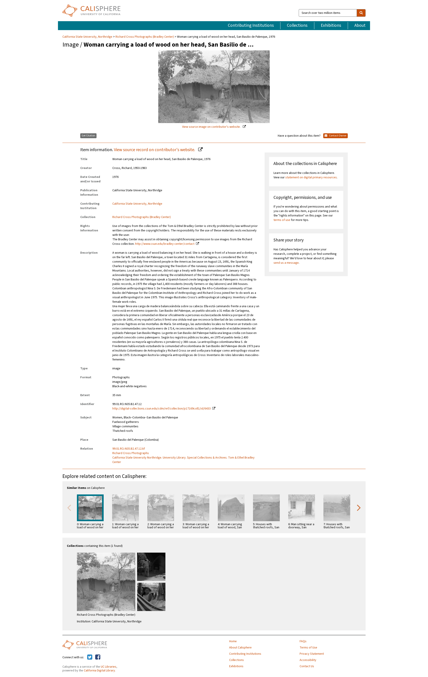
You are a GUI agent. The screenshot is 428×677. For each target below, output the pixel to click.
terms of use (282, 220)
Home (233, 641)
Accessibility (308, 660)
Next (359, 507)
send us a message (286, 263)
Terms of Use (308, 647)
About (360, 25)
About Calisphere (240, 647)
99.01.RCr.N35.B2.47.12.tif (128, 449)
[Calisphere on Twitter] (89, 657)
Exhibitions (331, 25)
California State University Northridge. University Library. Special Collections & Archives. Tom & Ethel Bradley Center (183, 459)
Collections (297, 25)
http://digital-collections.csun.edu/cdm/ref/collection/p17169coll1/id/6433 (161, 408)
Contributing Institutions (251, 25)
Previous (69, 507)
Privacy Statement (312, 653)
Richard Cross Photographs (130, 453)
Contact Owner (337, 136)
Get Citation (88, 136)
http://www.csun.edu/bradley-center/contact (164, 244)
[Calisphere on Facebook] (97, 657)
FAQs (303, 641)
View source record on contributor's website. (155, 150)
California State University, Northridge (87, 37)
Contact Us (307, 666)
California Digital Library (99, 670)
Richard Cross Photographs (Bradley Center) (144, 37)
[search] (361, 13)
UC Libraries (108, 667)
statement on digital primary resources (311, 177)
